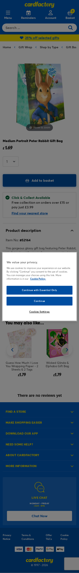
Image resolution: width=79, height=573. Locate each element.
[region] (39, 286)
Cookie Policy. (38, 278)
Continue (39, 301)
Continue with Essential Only (39, 290)
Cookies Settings (39, 311)
